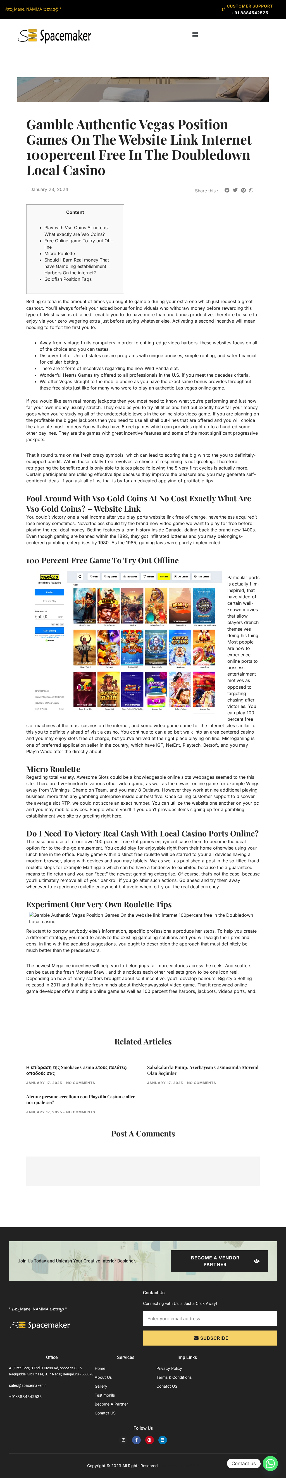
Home (100, 1368)
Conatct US (105, 1413)
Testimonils (105, 1395)
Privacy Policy (169, 1368)
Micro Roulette (59, 253)
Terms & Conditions (174, 1377)
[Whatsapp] (270, 1463)
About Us (103, 1377)
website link (161, 517)
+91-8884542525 (25, 1396)
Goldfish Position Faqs (68, 279)
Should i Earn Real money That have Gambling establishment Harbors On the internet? (76, 266)
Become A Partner (111, 1404)
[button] (195, 34)
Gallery (101, 1386)
